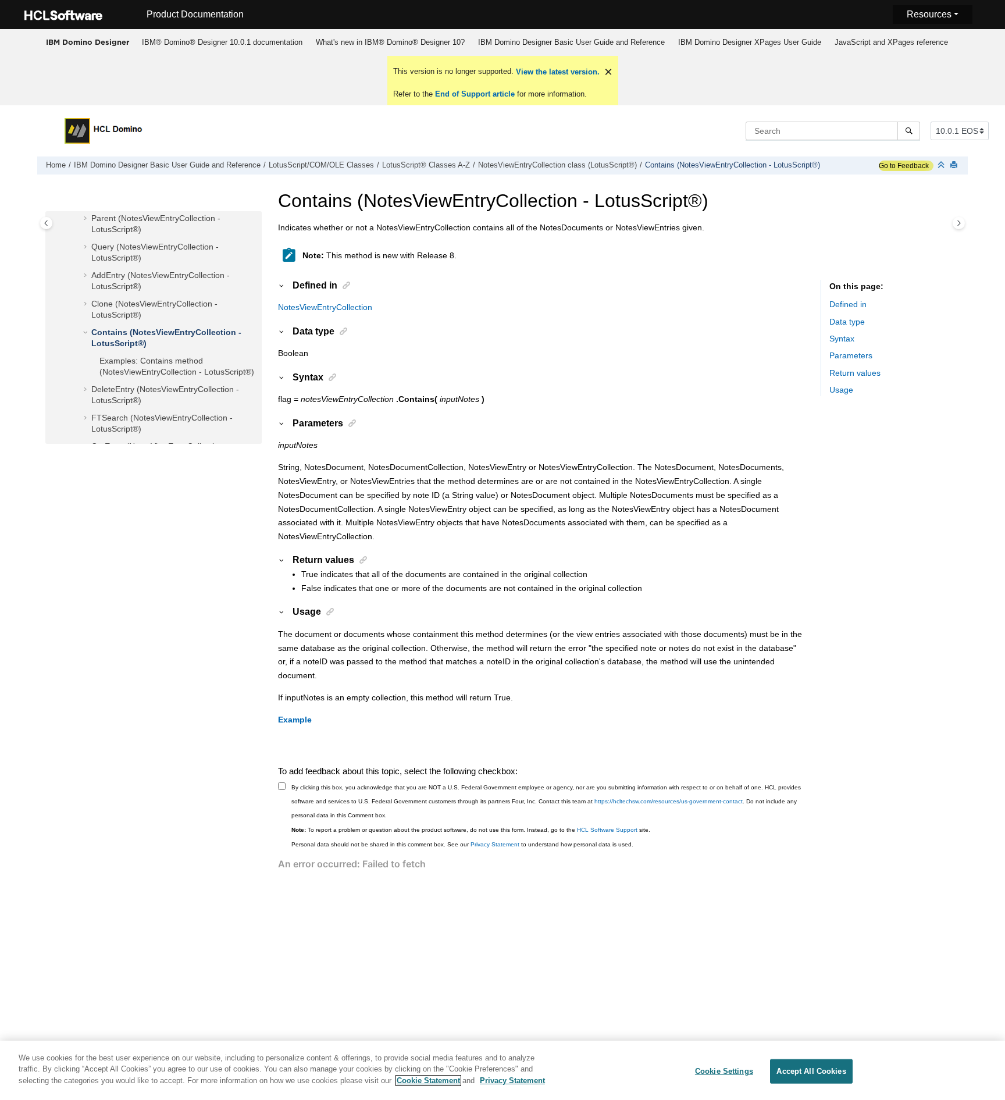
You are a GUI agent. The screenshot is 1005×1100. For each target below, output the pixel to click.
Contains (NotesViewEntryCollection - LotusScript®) (732, 165)
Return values (855, 373)
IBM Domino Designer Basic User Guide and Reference (571, 42)
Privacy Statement (495, 844)
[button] (86, 219)
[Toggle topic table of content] (959, 223)
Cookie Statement (428, 1080)
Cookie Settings (724, 1071)
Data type (847, 321)
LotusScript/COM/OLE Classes (321, 165)
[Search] (908, 131)
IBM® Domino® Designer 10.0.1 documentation (222, 42)
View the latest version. (557, 71)
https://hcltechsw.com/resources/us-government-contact (668, 801)
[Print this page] (955, 165)
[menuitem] (222, 42)
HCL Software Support (607, 830)
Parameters (850, 356)
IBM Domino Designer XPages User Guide (749, 42)
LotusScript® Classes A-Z (426, 165)
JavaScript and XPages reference (891, 42)
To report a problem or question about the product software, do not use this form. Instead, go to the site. (470, 830)
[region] (502, 1070)
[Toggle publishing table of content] (46, 223)
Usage (841, 390)
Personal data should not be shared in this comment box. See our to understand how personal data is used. (462, 844)
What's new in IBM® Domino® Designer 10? (390, 42)
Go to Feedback (904, 166)
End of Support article (475, 94)
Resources (929, 14)
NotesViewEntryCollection (325, 307)
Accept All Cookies (811, 1071)
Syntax (841, 339)
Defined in (848, 304)
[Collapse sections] (942, 165)
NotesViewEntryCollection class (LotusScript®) (557, 165)
